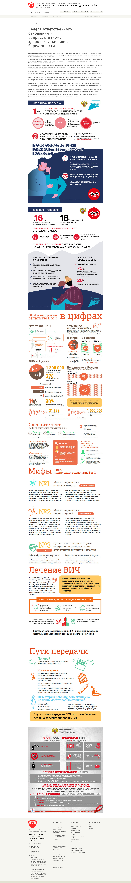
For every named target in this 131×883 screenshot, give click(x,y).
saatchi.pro (37, 878)
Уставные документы (75, 839)
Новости (49, 23)
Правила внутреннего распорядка (75, 833)
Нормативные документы (58, 858)
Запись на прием (56, 824)
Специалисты (73, 828)
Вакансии (73, 844)
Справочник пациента (57, 854)
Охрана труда (73, 846)
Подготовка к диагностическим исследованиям (59, 832)
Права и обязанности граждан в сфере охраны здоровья (59, 847)
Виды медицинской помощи (76, 848)
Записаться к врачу (96, 12)
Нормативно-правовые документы (93, 825)
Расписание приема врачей (58, 827)
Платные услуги (56, 849)
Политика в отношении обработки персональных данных (58, 867)
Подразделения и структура (76, 830)
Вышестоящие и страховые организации (58, 861)
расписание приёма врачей (81, 12)
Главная (30, 23)
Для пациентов (39, 23)
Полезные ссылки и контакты (59, 864)
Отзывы (54, 852)
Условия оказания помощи (58, 844)
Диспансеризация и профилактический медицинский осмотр (60, 837)
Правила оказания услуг (58, 842)
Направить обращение (57, 829)
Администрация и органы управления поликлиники (76, 825)
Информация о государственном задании (77, 837)
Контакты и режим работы (76, 841)
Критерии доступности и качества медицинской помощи (78, 853)
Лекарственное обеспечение (59, 856)
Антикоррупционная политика (77, 850)
